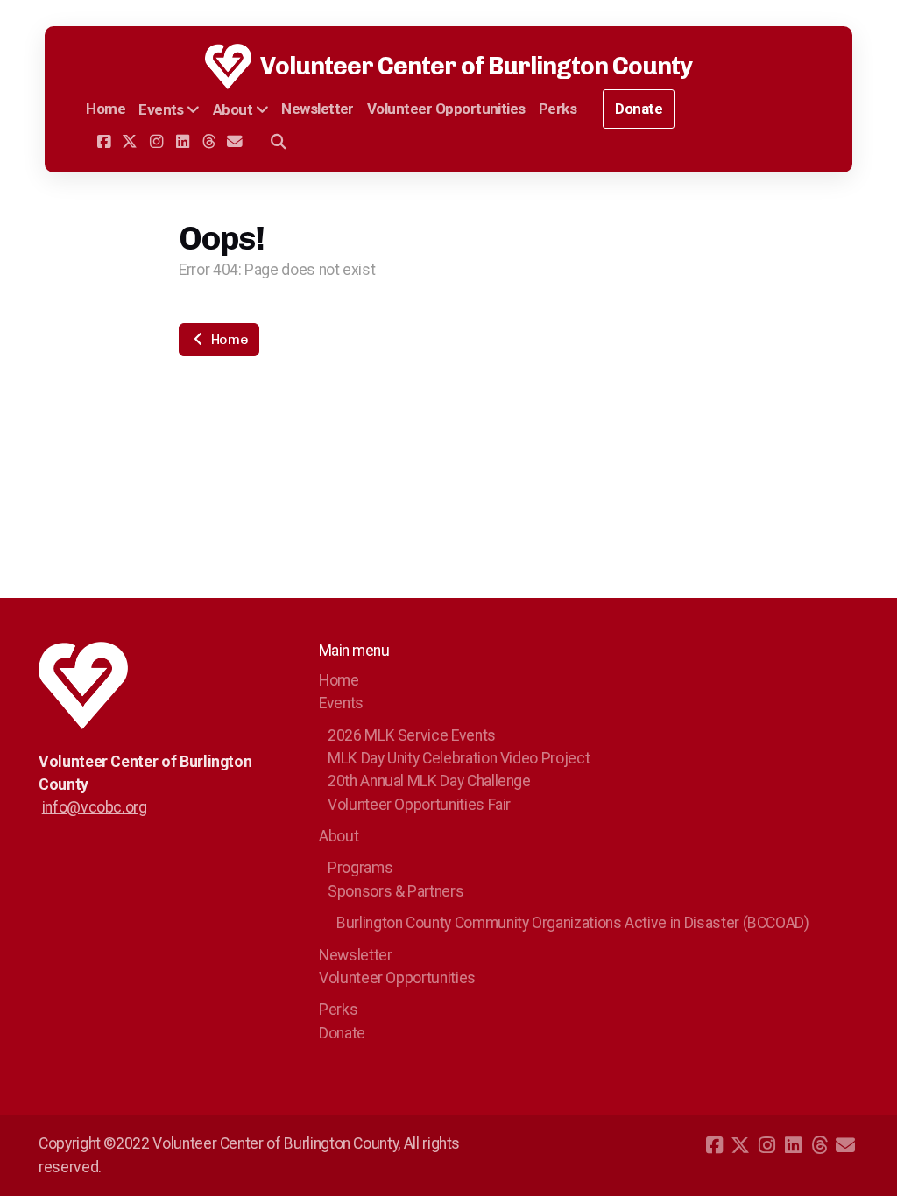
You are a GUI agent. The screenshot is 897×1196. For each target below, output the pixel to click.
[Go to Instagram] (156, 142)
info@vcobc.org (94, 807)
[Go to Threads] (208, 142)
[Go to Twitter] (130, 142)
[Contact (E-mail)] (235, 142)
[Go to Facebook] (103, 142)
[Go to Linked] (182, 142)
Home (228, 339)
